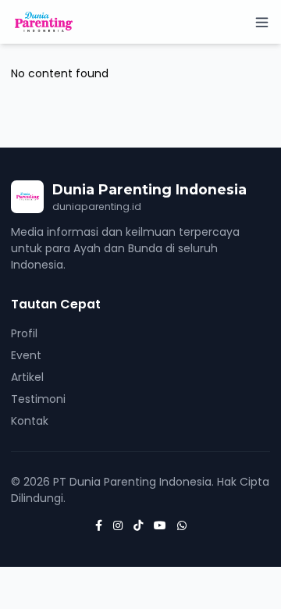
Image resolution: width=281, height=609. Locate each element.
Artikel (27, 377)
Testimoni (38, 399)
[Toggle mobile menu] (262, 22)
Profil (24, 333)
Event (26, 355)
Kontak (29, 421)
